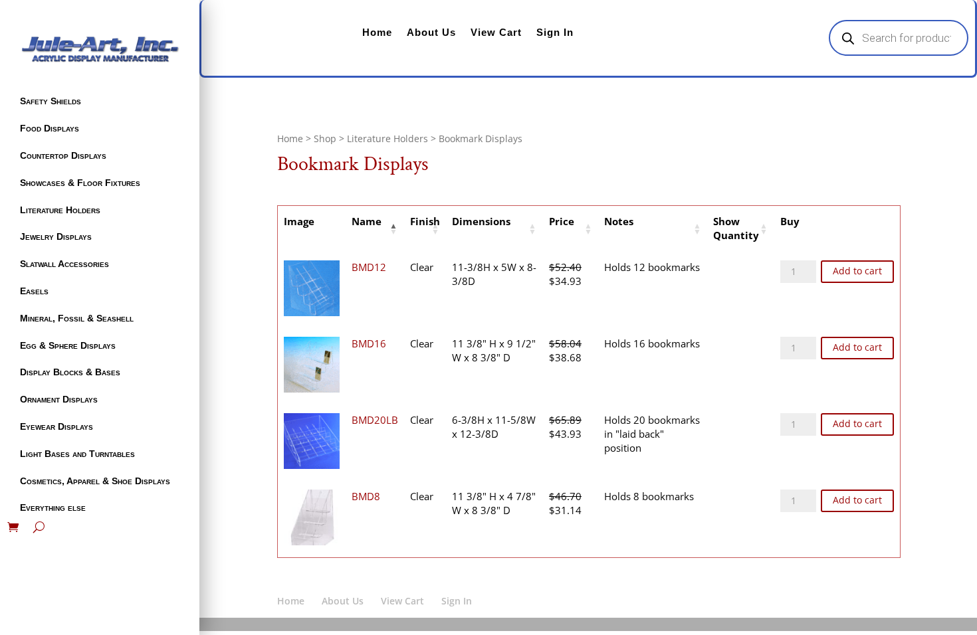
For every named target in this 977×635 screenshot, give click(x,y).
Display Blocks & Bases (70, 372)
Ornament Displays (59, 399)
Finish (425, 221)
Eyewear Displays (56, 426)
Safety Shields (50, 101)
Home (377, 32)
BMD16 (369, 343)
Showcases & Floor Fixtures (80, 182)
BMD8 (366, 496)
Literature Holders (60, 210)
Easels (34, 291)
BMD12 (369, 267)
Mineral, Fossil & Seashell (77, 318)
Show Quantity (736, 228)
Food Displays (49, 128)
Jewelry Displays (56, 236)
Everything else (53, 507)
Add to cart (857, 271)
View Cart (496, 32)
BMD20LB (375, 419)
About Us (431, 32)
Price (561, 221)
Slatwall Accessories (64, 263)
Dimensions (481, 221)
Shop (325, 138)
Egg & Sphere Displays (68, 345)
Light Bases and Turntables (77, 453)
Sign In (555, 32)
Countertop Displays (63, 155)
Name (366, 221)
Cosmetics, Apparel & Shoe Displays (95, 481)
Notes (618, 221)
